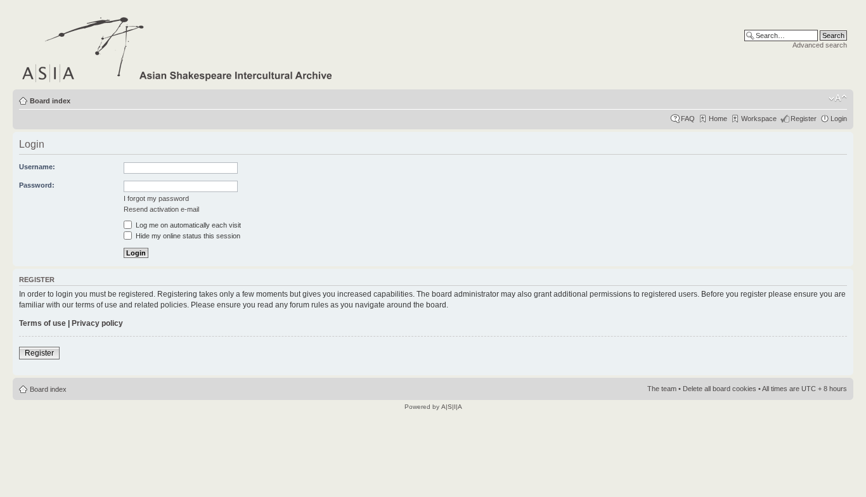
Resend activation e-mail (161, 209)
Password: (37, 185)
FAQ (688, 118)
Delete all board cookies (719, 388)
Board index (50, 101)
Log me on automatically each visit (187, 225)
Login (838, 118)
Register (804, 118)
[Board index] (178, 47)
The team (661, 388)
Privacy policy (97, 323)
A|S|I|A (451, 406)
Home (718, 118)
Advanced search (819, 45)
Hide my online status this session (187, 236)
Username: (37, 167)
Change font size (838, 98)
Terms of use (42, 323)
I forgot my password (156, 198)
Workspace (759, 118)
